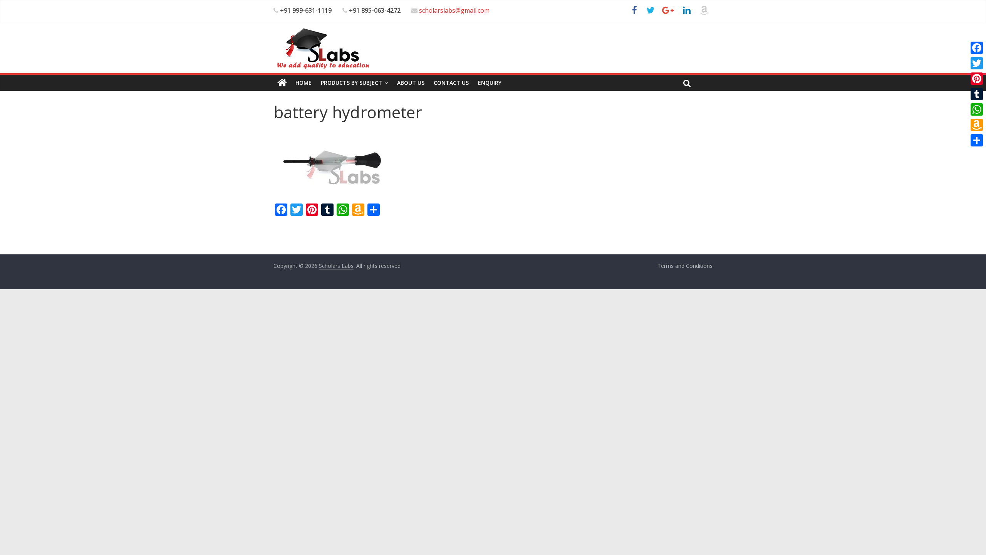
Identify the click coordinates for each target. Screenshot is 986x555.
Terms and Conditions (685, 265)
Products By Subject (351, 82)
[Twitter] (976, 63)
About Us (410, 82)
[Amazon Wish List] (976, 125)
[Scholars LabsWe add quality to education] (322, 28)
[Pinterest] (976, 78)
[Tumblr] (976, 94)
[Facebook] (976, 48)
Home (303, 82)
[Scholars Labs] (282, 83)
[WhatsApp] (976, 109)
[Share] (976, 140)
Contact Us (451, 82)
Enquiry (489, 82)
